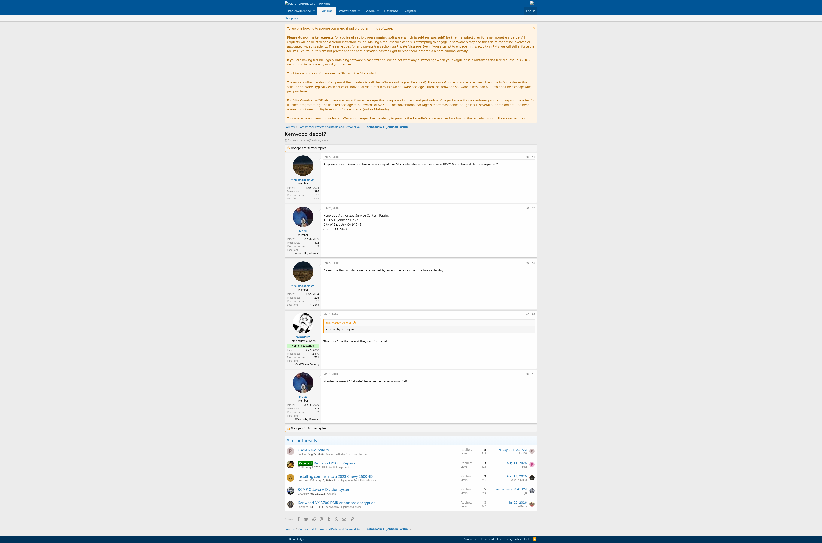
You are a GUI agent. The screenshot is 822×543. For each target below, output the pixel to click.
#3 (533, 263)
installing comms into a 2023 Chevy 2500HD (335, 476)
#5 (533, 374)
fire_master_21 (297, 140)
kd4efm (522, 506)
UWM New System (313, 449)
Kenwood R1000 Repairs (334, 463)
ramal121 (303, 337)
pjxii (524, 467)
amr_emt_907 (306, 480)
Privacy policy (512, 539)
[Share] (527, 157)
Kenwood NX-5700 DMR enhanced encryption (337, 502)
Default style (296, 539)
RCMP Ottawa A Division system (324, 489)
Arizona (314, 198)
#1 (533, 157)
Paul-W (302, 454)
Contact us (470, 539)
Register (410, 11)
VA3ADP (303, 493)
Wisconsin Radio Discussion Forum (346, 454)
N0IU (303, 231)
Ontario (331, 493)
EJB (525, 493)
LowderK (303, 507)
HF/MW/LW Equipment (335, 467)
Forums (326, 11)
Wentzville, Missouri (307, 253)
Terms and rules (491, 539)
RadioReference (299, 11)
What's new (347, 11)
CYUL (301, 467)
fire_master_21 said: (338, 323)
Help (527, 539)
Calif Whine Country (307, 364)
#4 (533, 314)
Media (370, 11)
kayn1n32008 (519, 480)
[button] (314, 11)
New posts (291, 18)
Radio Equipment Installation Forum (355, 480)
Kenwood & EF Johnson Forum (343, 507)
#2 (533, 208)
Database (391, 11)
